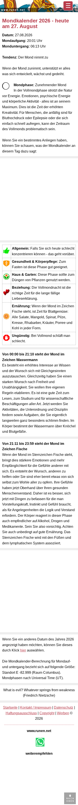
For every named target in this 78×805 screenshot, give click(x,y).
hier (23, 650)
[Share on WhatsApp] (40, 742)
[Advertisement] (39, 199)
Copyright (46, 713)
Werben (63, 713)
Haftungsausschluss (21, 713)
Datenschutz (63, 707)
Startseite (10, 707)
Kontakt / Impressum (35, 707)
